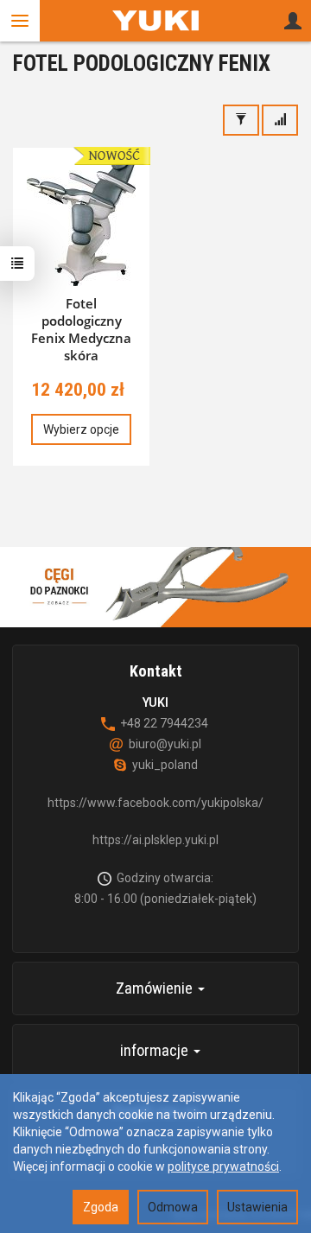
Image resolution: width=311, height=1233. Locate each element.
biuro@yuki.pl (165, 744)
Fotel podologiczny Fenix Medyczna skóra (81, 330)
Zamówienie (156, 988)
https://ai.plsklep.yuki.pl (155, 840)
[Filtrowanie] (241, 120)
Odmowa (173, 1207)
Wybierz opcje (81, 429)
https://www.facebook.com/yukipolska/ (155, 803)
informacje (156, 1050)
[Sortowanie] (280, 120)
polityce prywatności (223, 1166)
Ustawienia (257, 1207)
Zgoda (100, 1207)
